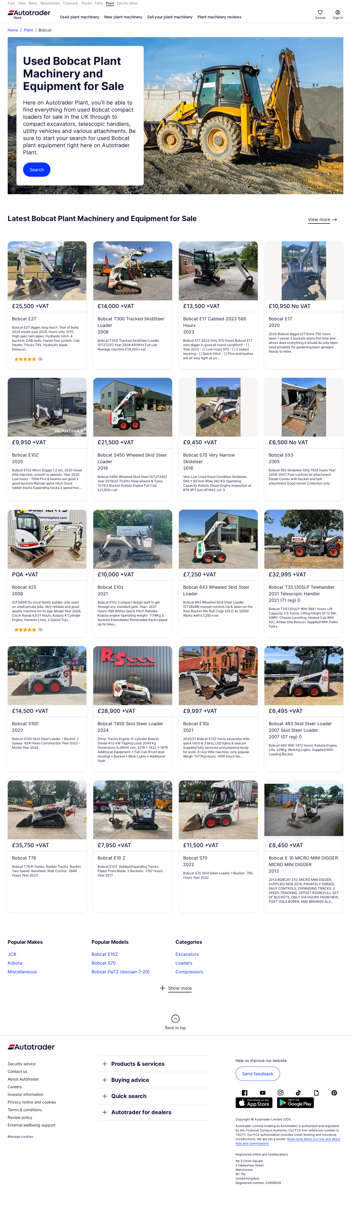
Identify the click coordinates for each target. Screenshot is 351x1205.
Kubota (15, 963)
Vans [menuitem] (22, 3)
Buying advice (130, 1080)
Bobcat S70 (104, 963)
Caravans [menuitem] (70, 3)
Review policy (20, 1117)
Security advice (22, 1063)
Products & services (138, 1064)
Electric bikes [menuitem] (127, 3)
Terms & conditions (25, 1109)
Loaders (184, 963)
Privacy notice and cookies (32, 1102)
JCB (12, 954)
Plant (28, 30)
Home (13, 30)
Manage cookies (20, 1136)
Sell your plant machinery (170, 16)
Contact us (17, 1071)
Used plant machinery (79, 16)
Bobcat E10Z (105, 954)
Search (37, 169)
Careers (15, 1086)
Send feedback (257, 1073)
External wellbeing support (31, 1125)
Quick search (128, 1096)
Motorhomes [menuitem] (50, 3)
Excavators (187, 954)
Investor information (25, 1094)
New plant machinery (123, 16)
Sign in (338, 18)
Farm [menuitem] (99, 3)
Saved (320, 18)
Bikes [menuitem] (33, 3)
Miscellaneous (22, 971)
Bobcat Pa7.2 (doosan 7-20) (121, 971)
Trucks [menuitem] (86, 3)
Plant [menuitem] (110, 3)
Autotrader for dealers (141, 1112)
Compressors (189, 971)
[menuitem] (79, 17)
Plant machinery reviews (219, 16)
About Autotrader (23, 1079)
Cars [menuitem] (11, 3)
